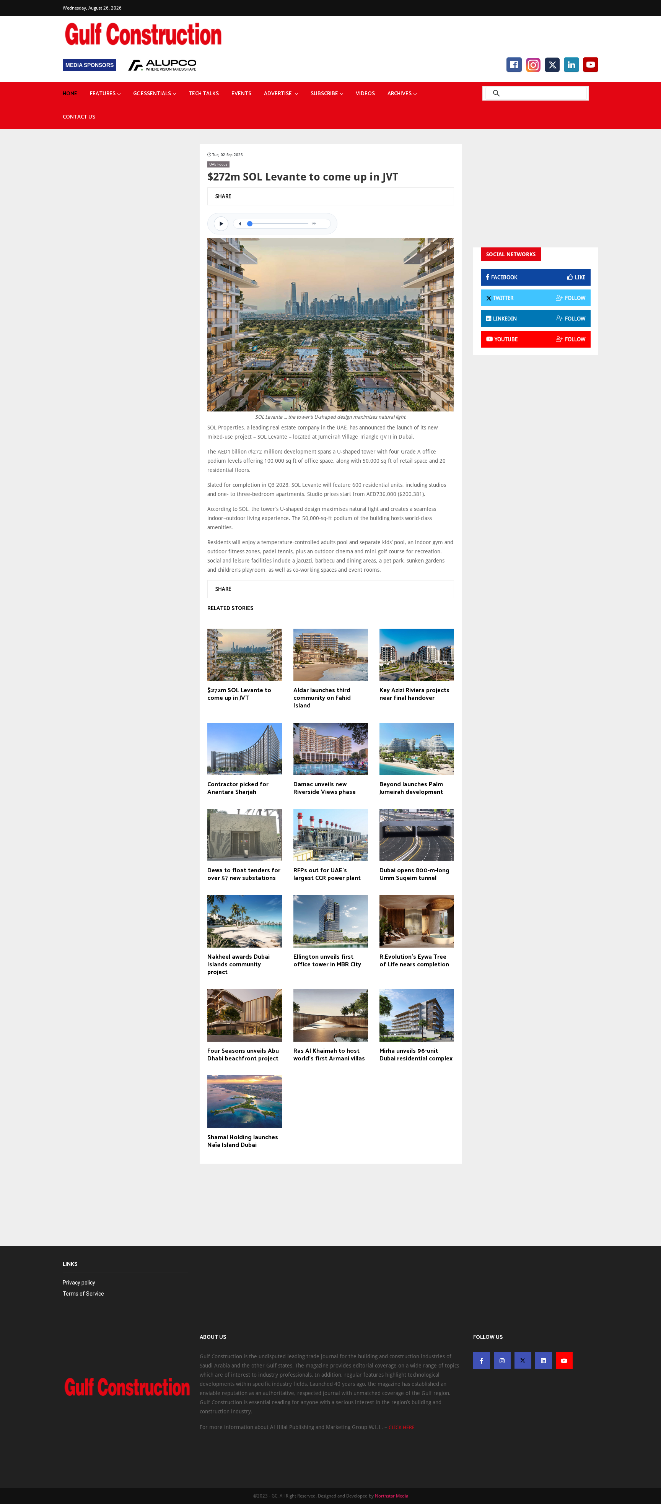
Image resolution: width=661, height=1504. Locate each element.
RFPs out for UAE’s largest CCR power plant (327, 874)
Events (241, 93)
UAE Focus (218, 164)
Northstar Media (391, 1496)
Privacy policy (79, 1283)
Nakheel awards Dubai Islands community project (238, 964)
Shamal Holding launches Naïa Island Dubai (242, 1141)
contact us (79, 117)
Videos (365, 93)
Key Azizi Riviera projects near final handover (414, 694)
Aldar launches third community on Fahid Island (322, 698)
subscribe (324, 93)
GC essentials (152, 93)
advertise (278, 93)
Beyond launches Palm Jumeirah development (411, 788)
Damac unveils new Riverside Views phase (324, 788)
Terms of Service (83, 1294)
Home (70, 93)
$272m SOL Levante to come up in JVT (239, 694)
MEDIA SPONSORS (89, 65)
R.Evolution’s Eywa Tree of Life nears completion (414, 961)
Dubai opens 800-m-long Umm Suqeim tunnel (414, 874)
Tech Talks (204, 93)
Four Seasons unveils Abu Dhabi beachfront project (243, 1055)
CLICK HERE (402, 1427)
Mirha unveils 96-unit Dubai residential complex (416, 1055)
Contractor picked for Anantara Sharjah (238, 788)
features (103, 93)
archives (399, 93)
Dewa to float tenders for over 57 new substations (243, 874)
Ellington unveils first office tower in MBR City (327, 961)
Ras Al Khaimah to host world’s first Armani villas (329, 1055)
